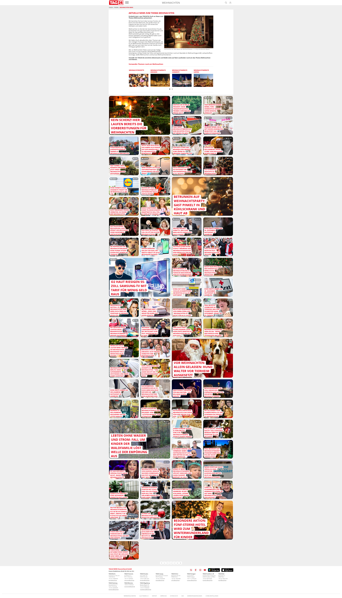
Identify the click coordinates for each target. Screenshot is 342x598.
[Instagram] (200, 570)
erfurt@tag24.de (175, 580)
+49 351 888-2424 (144, 578)
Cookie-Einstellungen (212, 596)
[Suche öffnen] (226, 3)
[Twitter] (191, 570)
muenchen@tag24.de (129, 586)
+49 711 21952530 (191, 578)
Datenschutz (174, 596)
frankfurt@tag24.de (207, 580)
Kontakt (154, 596)
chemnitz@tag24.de (129, 580)
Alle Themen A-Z (143, 596)
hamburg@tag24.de (114, 589)
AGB (182, 596)
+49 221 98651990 (223, 578)
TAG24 (111, 7)
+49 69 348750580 (207, 578)
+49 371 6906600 (128, 578)
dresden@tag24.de (144, 580)
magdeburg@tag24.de (145, 589)
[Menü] (126, 3)
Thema (116, 7)
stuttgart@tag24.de (192, 580)
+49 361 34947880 (176, 578)
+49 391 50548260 (144, 588)
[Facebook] (195, 570)
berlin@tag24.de (113, 580)
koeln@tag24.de (222, 580)
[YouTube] (205, 570)
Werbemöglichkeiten (130, 596)
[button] (230, 3)
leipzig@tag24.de (160, 580)
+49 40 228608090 (113, 588)
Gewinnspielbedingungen (194, 596)
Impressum (163, 596)
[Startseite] (116, 2)
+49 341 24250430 (160, 578)
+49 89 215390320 (129, 585)
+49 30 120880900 (113, 578)
